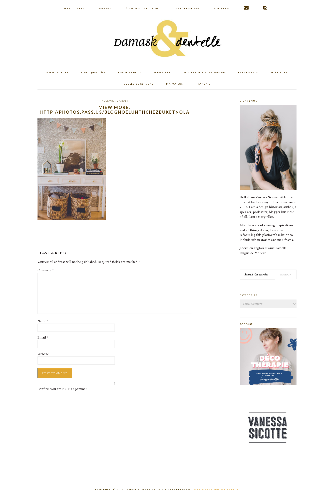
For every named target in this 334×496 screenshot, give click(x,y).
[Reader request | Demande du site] (246, 8)
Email (42, 337)
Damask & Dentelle (167, 39)
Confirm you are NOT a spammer (62, 389)
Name (42, 321)
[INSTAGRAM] (265, 8)
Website (43, 354)
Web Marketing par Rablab (216, 489)
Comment (45, 270)
